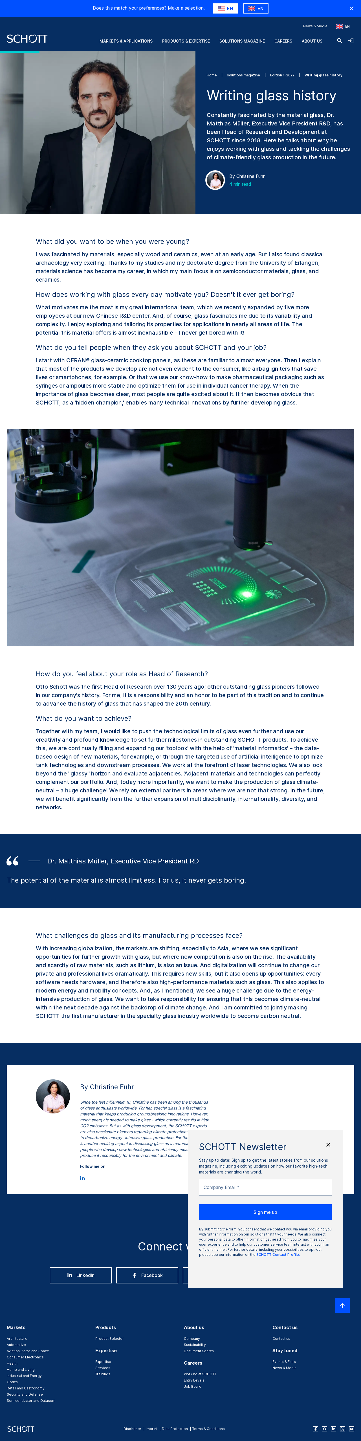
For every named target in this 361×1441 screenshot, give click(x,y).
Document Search (199, 1351)
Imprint (151, 1429)
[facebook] (315, 1428)
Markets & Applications (126, 41)
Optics (12, 1382)
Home (212, 75)
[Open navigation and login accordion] (350, 40)
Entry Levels (194, 1380)
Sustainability (195, 1345)
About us (312, 41)
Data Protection (175, 1429)
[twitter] (342, 1428)
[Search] (339, 40)
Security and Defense (25, 1394)
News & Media (315, 26)
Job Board (192, 1386)
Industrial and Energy (24, 1376)
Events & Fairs (284, 1362)
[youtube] (351, 1428)
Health (12, 1363)
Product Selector (109, 1338)
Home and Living (21, 1369)
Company (192, 1338)
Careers (283, 41)
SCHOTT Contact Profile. (278, 1254)
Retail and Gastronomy (26, 1388)
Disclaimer (132, 1429)
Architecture (17, 1338)
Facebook (152, 1275)
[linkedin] (333, 1428)
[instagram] (324, 1428)
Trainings (102, 1374)
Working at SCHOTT (200, 1374)
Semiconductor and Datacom (31, 1400)
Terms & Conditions (208, 1429)
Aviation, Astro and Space (28, 1351)
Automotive (16, 1345)
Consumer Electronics (25, 1357)
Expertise (103, 1362)
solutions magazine (244, 75)
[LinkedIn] (82, 1177)
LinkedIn (85, 1275)
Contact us (281, 1338)
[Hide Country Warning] (351, 8)
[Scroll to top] (342, 1305)
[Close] (328, 1144)
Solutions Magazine (242, 41)
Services (102, 1368)
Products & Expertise (186, 41)
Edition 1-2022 (282, 75)
